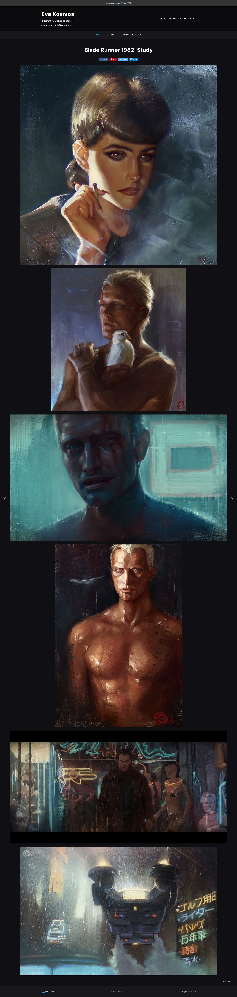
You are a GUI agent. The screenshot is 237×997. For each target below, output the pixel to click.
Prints (183, 18)
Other (110, 34)
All (97, 34)
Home (162, 18)
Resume (173, 18)
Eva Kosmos (57, 14)
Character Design (131, 34)
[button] (226, 981)
